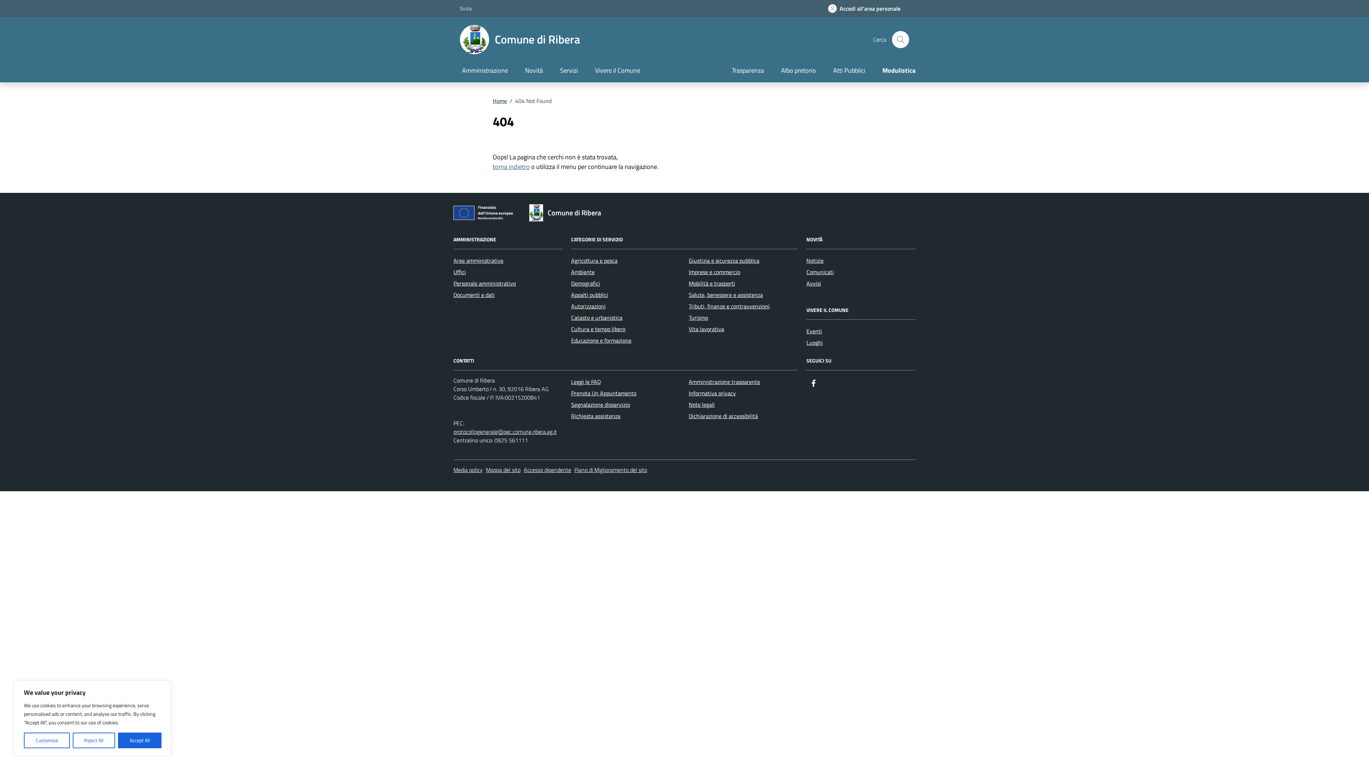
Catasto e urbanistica (596, 317)
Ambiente (583, 272)
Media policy (468, 470)
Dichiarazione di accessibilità (723, 416)
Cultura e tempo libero (598, 329)
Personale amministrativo (484, 283)
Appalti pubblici (589, 295)
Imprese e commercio (714, 272)
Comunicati (820, 272)
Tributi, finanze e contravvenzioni (729, 306)
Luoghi (814, 342)
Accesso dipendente (547, 470)
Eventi (814, 331)
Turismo (698, 317)
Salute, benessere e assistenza (726, 295)
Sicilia (466, 8)
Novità (534, 70)
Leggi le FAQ (586, 382)
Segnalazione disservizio (600, 404)
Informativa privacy (712, 393)
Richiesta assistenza (595, 416)
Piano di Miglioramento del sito (610, 470)
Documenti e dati (474, 295)
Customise (47, 740)
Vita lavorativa (706, 329)
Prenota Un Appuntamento (603, 393)
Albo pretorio (798, 70)
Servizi (569, 70)
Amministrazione (485, 70)
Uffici (459, 272)
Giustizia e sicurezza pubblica (724, 260)
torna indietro (511, 166)
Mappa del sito (503, 470)
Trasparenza (748, 70)
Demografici (585, 283)
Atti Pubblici (849, 70)
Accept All (140, 740)
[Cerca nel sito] (900, 39)
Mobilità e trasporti (712, 283)
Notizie (815, 260)
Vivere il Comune (617, 70)
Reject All (93, 740)
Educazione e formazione (601, 340)
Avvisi (813, 283)
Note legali (702, 404)
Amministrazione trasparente (724, 382)
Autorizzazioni (588, 306)
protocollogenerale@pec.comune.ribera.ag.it (505, 431)
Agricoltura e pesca (594, 260)
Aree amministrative (478, 260)
